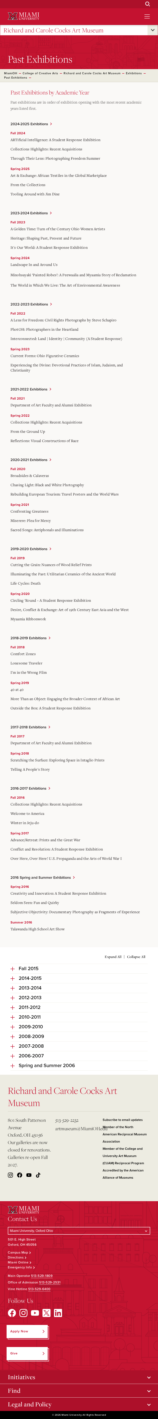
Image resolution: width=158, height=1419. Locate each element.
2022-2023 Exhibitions (29, 304)
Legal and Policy (30, 1404)
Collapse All (136, 956)
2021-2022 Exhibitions (29, 389)
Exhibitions (134, 73)
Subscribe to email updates (123, 1120)
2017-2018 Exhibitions (28, 727)
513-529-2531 (49, 1282)
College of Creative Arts (40, 73)
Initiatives (21, 1377)
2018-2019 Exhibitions (28, 638)
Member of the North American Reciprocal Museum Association (125, 1134)
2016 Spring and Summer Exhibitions (40, 877)
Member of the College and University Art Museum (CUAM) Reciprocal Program (123, 1156)
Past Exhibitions (15, 77)
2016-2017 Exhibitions (28, 788)
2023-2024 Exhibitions (29, 213)
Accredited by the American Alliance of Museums (123, 1174)
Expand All (113, 956)
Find (14, 1390)
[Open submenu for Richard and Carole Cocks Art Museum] (153, 30)
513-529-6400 (39, 1289)
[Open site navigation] (147, 16)
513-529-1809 (42, 1276)
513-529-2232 (67, 1120)
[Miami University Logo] (23, 16)
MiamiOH (10, 73)
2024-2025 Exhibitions (29, 124)
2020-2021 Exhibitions (29, 460)
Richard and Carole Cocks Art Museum (53, 30)
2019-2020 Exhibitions (29, 549)
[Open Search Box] (147, 4)
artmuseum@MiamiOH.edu (77, 1128)
